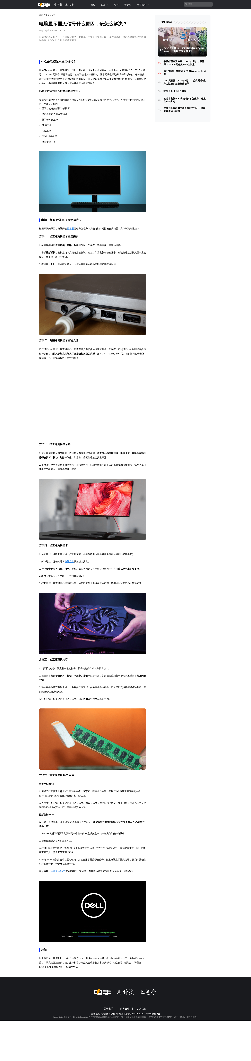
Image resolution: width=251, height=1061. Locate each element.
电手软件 (142, 4)
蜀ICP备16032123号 (81, 1007)
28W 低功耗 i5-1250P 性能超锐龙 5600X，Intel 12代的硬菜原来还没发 (185, 50)
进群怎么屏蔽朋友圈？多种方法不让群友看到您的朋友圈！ (184, 109)
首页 (93, 4)
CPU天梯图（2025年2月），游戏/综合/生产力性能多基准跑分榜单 (185, 82)
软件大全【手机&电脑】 (176, 91)
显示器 (70, 228)
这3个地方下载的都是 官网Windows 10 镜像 (185, 72)
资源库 (127, 4)
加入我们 (141, 998)
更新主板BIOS (58, 861)
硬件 (54, 15)
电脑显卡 (69, 551)
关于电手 (108, 998)
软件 (116, 4)
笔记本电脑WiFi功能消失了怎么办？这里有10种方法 (185, 100)
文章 (103, 4)
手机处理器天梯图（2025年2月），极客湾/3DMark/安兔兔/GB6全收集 (184, 63)
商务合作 (125, 998)
